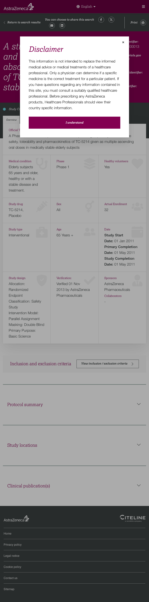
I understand (74, 122)
